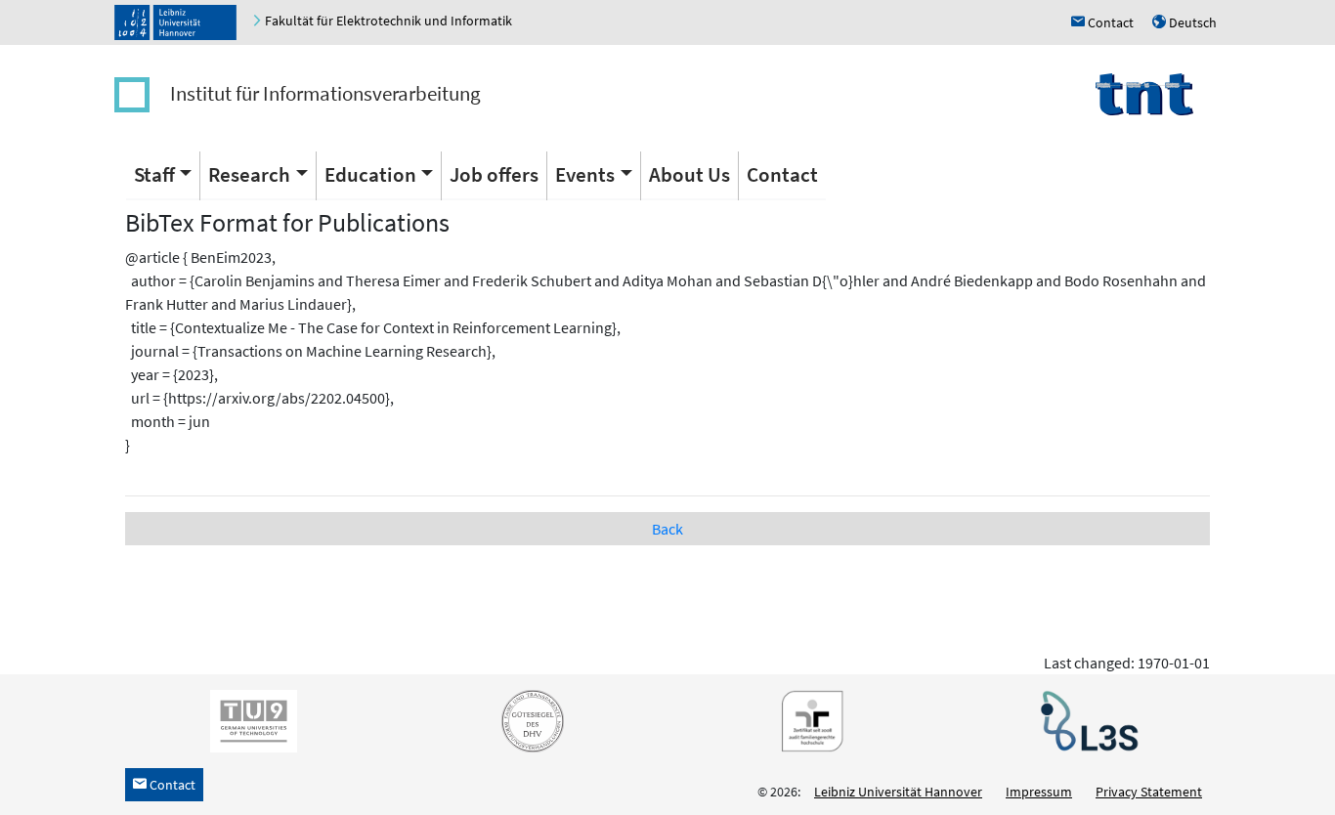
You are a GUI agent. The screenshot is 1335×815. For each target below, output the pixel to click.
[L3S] (1086, 720)
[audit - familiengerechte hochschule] (807, 720)
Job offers (494, 174)
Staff (154, 174)
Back (667, 528)
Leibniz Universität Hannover (898, 791)
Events (585, 174)
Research (249, 174)
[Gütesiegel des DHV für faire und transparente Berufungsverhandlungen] (529, 720)
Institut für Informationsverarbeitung (325, 93)
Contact (782, 174)
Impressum (1039, 791)
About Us (689, 174)
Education (370, 174)
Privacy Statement (1149, 791)
